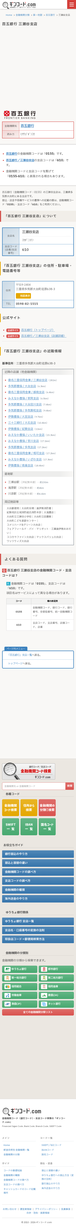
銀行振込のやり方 (16, 854)
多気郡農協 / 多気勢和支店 (25, 410)
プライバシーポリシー (46, 1209)
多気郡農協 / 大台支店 (22, 386)
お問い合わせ (10, 1209)
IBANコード (48, 1150)
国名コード (47, 1154)
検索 (69, 786)
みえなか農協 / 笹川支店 (23, 441)
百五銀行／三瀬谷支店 (20, 160)
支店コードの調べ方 (17, 881)
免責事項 (65, 1209)
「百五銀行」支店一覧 (19, 655)
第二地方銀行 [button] (55, 978)
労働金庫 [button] (16, 995)
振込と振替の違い (16, 863)
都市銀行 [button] (53, 969)
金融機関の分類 (12, 1154)
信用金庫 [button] (53, 986)
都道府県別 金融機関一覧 (16, 1150)
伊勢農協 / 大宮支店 (20, 417)
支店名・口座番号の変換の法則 (25, 930)
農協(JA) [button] (53, 995)
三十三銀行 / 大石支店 (22, 423)
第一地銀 (37, 15)
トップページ (15, 663)
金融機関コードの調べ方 (20, 872)
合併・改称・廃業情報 (38, 1213)
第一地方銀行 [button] (18, 978)
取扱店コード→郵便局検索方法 (25, 939)
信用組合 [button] (16, 986)
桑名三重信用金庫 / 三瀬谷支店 (27, 380)
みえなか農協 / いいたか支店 (26, 435)
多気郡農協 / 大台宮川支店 (25, 404)
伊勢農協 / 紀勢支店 (20, 429)
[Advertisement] (38, 68)
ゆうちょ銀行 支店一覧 (19, 921)
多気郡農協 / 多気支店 (22, 447)
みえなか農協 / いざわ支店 (25, 459)
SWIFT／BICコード (52, 1145)
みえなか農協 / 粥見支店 (23, 398)
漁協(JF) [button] (16, 1004)
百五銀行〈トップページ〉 (38, 330)
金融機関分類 (23, 15)
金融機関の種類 (15, 890)
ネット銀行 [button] (54, 1004)
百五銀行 (50, 15)
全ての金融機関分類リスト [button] (38, 1012)
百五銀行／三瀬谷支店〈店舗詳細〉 (43, 336)
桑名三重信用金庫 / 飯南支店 (26, 392)
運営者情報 (25, 1209)
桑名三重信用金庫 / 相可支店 (26, 453)
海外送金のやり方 (16, 899)
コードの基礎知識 (13, 1170)
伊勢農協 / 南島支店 (20, 465)
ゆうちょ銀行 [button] (18, 969)
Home (8, 15)
